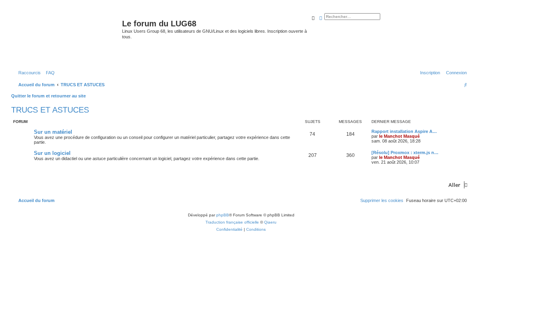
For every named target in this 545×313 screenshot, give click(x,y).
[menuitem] (49, 72)
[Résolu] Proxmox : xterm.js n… (404, 152)
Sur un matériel (53, 132)
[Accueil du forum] (67, 37)
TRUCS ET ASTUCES (50, 109)
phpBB (222, 215)
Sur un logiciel (52, 153)
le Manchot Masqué (399, 136)
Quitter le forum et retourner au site (48, 95)
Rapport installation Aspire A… (404, 131)
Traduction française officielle (232, 222)
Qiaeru (270, 222)
